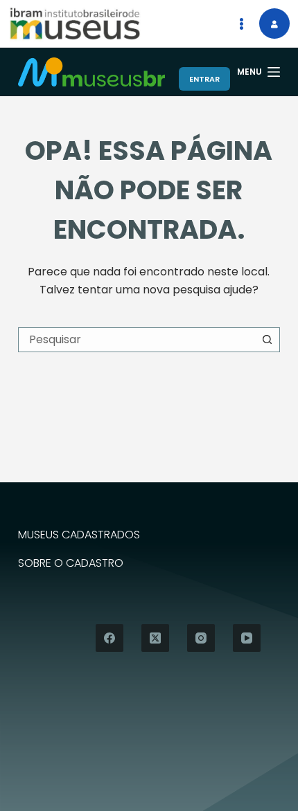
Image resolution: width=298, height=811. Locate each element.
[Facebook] (109, 638)
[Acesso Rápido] (241, 23)
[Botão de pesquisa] (267, 339)
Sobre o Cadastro (70, 563)
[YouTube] (247, 638)
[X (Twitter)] (155, 638)
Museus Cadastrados (79, 535)
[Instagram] (201, 638)
